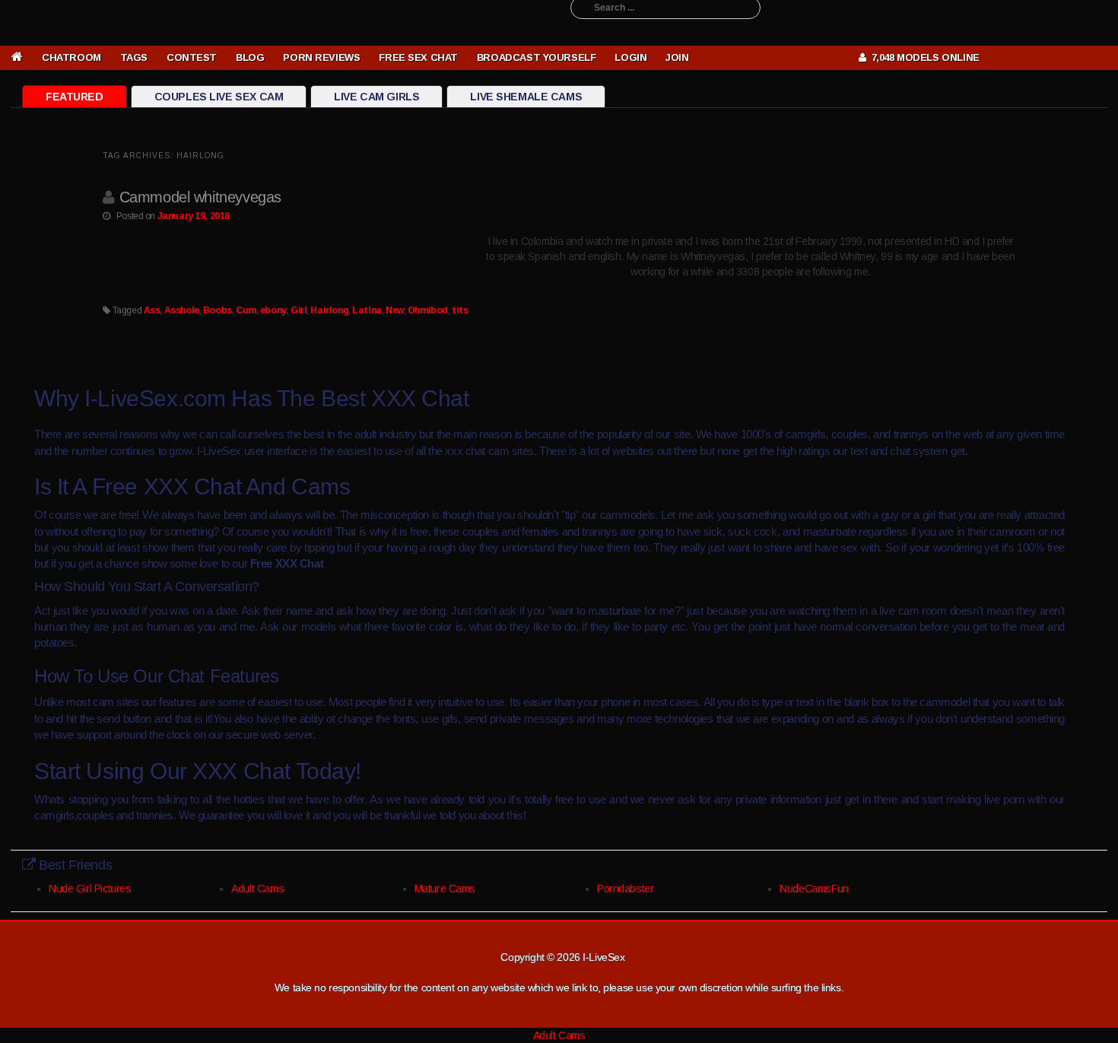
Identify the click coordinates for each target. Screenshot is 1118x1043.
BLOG (250, 57)
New (395, 310)
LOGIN (630, 57)
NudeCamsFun (814, 888)
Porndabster (625, 888)
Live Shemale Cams (526, 97)
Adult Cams (257, 888)
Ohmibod (428, 310)
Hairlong (329, 310)
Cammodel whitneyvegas (200, 197)
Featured (74, 97)
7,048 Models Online (923, 57)
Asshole (181, 310)
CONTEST (192, 57)
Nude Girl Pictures (90, 888)
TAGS (134, 57)
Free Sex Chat (418, 57)
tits (460, 310)
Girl (298, 310)
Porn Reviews (321, 57)
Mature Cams (444, 888)
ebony (273, 310)
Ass (152, 310)
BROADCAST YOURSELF (536, 57)
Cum (246, 310)
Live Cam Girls (376, 97)
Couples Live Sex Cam (219, 97)
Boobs (217, 310)
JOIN (676, 57)
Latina (366, 310)
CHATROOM (71, 57)
